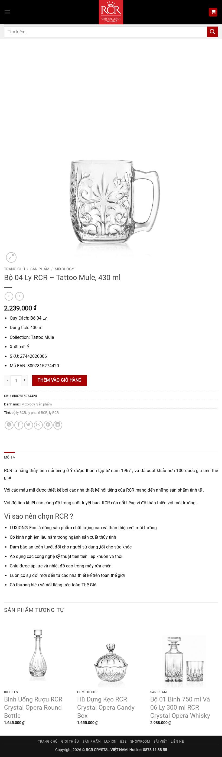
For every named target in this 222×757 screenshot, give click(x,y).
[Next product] (9, 296)
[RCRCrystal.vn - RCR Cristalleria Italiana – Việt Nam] (111, 12)
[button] (7, 12)
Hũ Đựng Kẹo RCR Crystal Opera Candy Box (106, 707)
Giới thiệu (70, 741)
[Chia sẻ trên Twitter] (28, 425)
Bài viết (160, 741)
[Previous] (4, 677)
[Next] (218, 677)
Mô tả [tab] (9, 457)
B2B (123, 741)
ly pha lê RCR (37, 413)
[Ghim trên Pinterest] (48, 425)
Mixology (64, 269)
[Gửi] (212, 32)
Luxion (110, 741)
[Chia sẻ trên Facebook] (18, 425)
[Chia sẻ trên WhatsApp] (9, 425)
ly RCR (54, 413)
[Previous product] (19, 296)
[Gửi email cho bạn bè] (38, 425)
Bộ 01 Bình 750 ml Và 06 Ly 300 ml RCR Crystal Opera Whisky (180, 707)
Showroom (140, 741)
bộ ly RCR (19, 413)
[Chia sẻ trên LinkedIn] (57, 425)
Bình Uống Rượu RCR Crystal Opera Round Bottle (33, 707)
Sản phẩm (39, 269)
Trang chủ (14, 269)
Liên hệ (177, 741)
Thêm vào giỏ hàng (60, 380)
